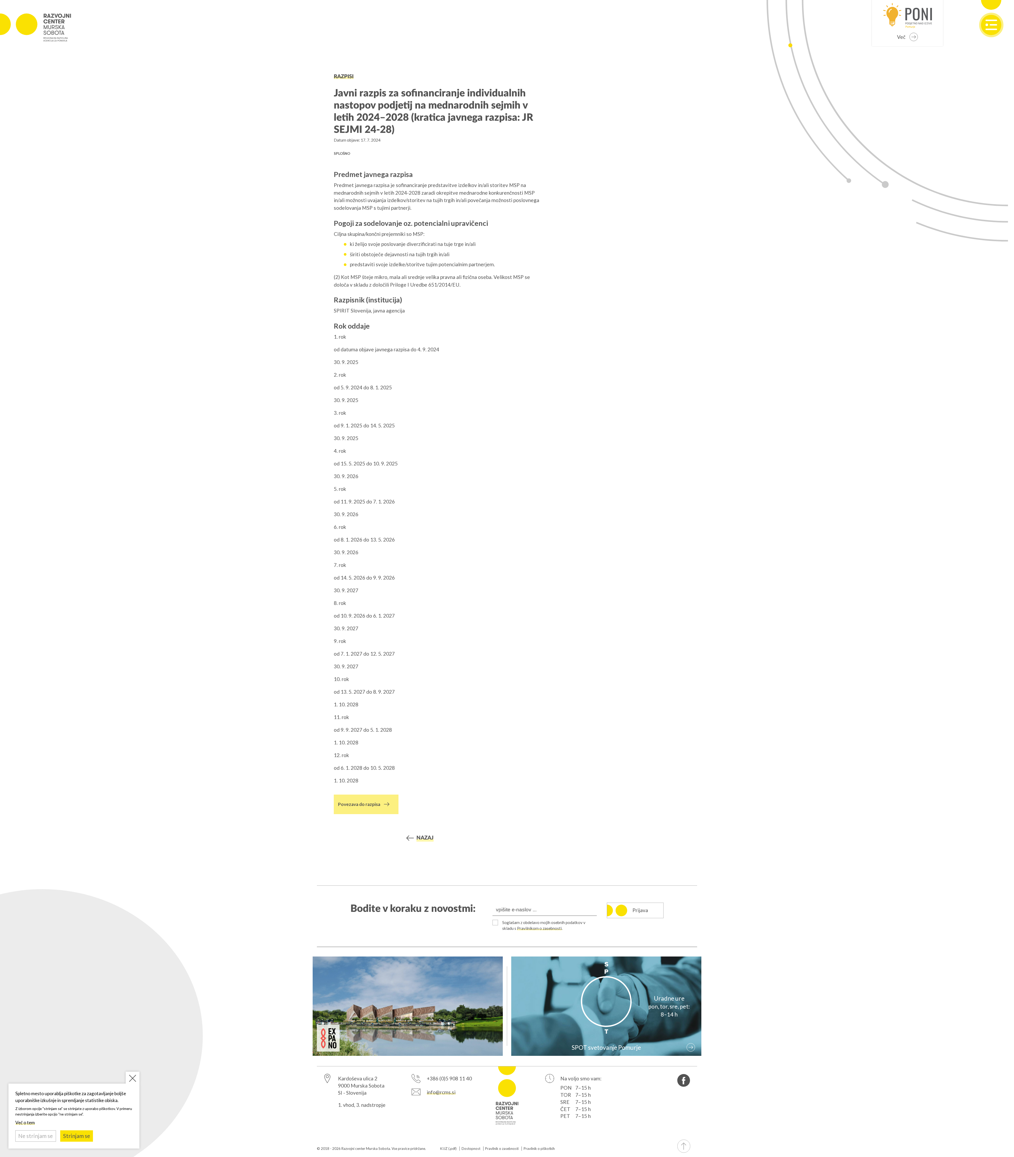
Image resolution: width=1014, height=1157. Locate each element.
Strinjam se (76, 1136)
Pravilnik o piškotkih (539, 1148)
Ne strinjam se (35, 1136)
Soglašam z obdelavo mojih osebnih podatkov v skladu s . (543, 925)
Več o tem (25, 1122)
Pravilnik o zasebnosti (502, 1148)
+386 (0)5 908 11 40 (449, 1078)
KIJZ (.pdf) (448, 1148)
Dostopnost (471, 1148)
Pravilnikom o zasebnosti (539, 928)
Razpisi (344, 76)
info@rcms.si (441, 1092)
